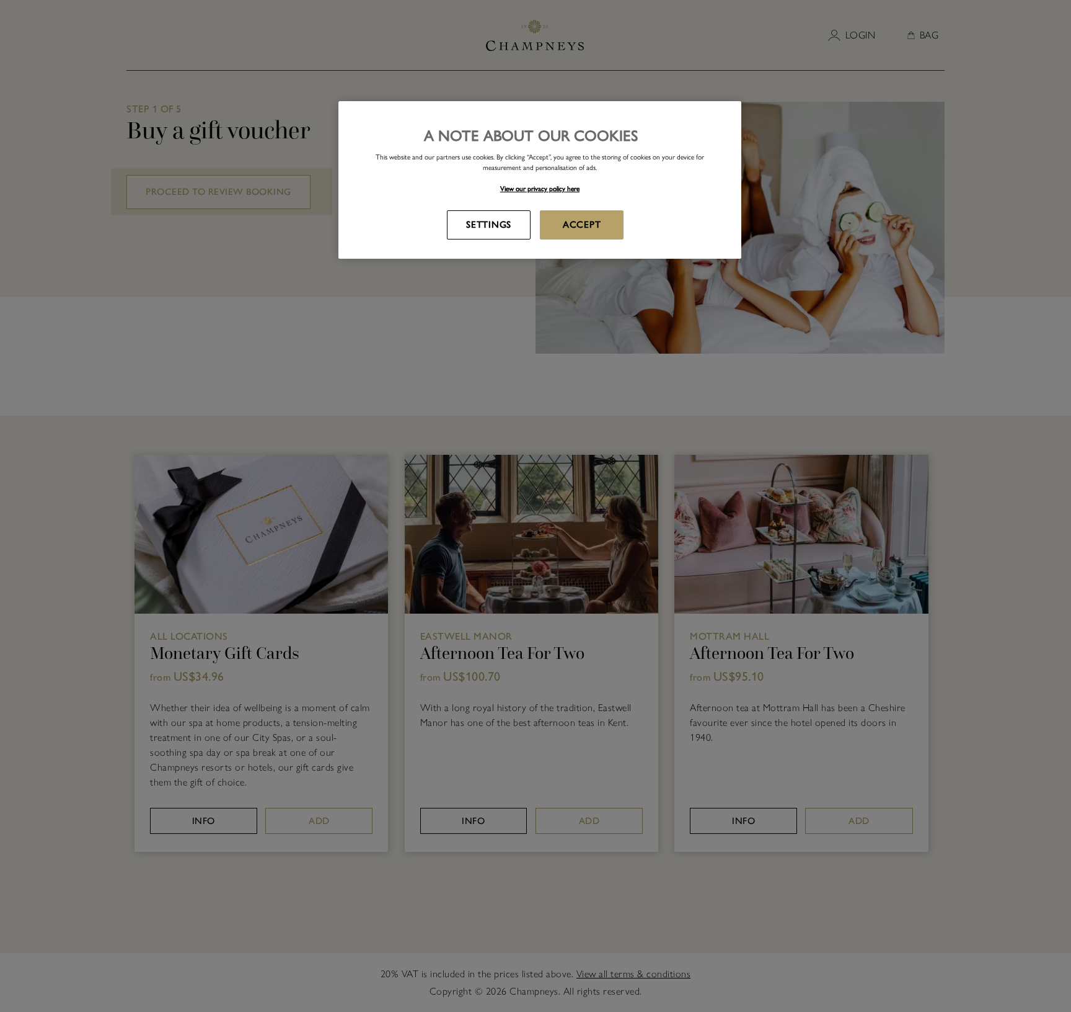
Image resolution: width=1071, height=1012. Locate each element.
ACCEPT (582, 224)
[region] (539, 179)
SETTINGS (488, 224)
